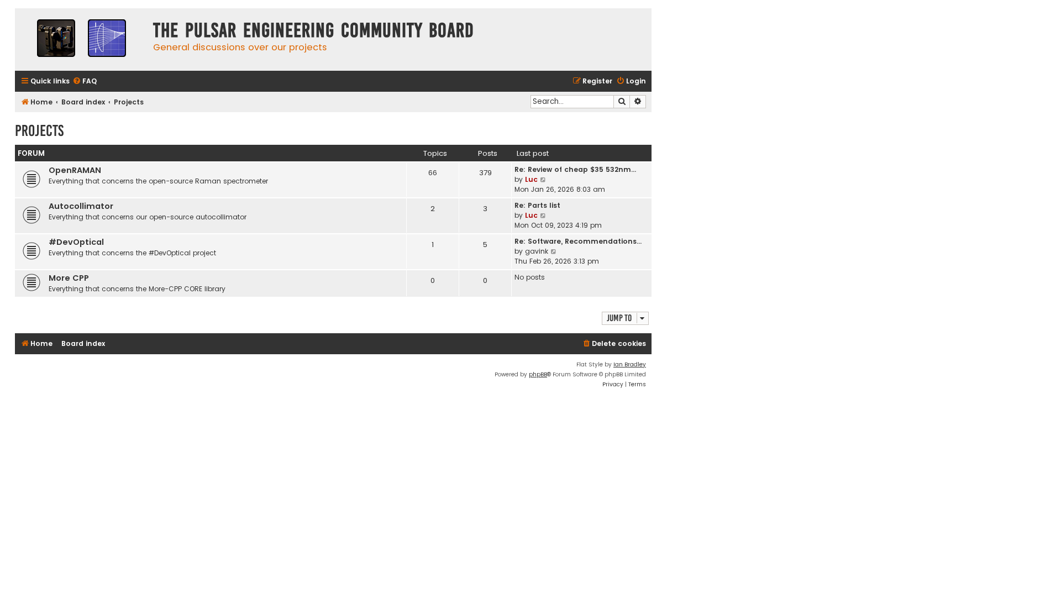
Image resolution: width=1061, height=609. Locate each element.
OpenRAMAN (75, 170)
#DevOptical (76, 242)
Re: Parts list (537, 205)
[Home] (81, 39)
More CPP (69, 278)
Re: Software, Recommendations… (578, 241)
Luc (531, 179)
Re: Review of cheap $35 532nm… (575, 169)
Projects (39, 130)
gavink (536, 251)
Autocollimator (81, 206)
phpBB (538, 374)
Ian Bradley (629, 364)
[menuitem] (84, 81)
